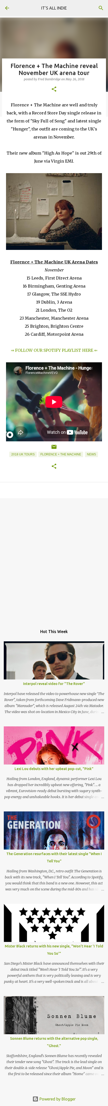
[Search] (101, 8)
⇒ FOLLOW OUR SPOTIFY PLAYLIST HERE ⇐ (54, 350)
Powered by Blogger (57, 1099)
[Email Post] (54, 449)
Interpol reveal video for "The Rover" (54, 684)
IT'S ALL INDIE (54, 8)
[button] (54, 89)
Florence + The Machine (60, 454)
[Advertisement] (54, 560)
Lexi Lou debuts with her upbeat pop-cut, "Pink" (54, 769)
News (91, 454)
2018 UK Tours (23, 454)
